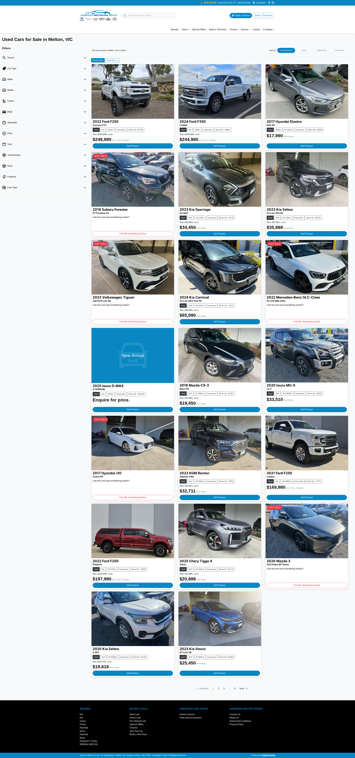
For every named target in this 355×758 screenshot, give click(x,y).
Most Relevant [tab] (286, 50)
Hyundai (84, 728)
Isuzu (82, 731)
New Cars (135, 714)
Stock (184, 29)
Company (267, 29)
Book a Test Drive (217, 29)
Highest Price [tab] (322, 50)
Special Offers (199, 29)
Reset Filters (97, 60)
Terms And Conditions (240, 721)
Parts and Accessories (190, 718)
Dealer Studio (269, 755)
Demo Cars (135, 718)
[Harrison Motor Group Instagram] (273, 2)
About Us (234, 718)
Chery (83, 721)
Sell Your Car (136, 731)
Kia (81, 714)
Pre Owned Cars (138, 721)
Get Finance (133, 146)
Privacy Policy (237, 724)
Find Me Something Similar (132, 234)
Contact (256, 29)
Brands (174, 29)
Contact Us (235, 714)
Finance (234, 29)
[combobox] (149, 15)
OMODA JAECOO (89, 744)
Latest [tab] (304, 50)
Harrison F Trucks (88, 741)
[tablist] (312, 50)
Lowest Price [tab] (339, 50)
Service (244, 29)
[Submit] (124, 15)
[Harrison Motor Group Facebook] (270, 2)
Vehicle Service (187, 714)
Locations (261, 3)
